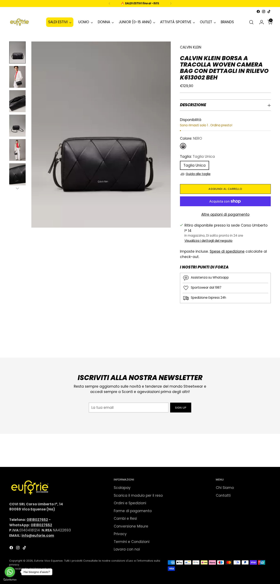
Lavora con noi (127, 549)
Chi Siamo (225, 487)
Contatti (223, 495)
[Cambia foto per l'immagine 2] (17, 77)
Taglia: (197, 156)
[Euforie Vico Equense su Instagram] (263, 11)
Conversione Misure (131, 526)
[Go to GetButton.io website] (9, 579)
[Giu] (17, 188)
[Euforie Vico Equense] (19, 22)
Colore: (191, 138)
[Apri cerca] (251, 22)
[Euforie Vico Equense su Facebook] (258, 11)
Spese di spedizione (227, 251)
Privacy (120, 533)
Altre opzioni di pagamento (225, 214)
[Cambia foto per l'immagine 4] (17, 126)
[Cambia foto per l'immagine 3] (17, 101)
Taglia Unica (194, 165)
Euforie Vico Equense (48, 561)
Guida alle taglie (198, 174)
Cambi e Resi (125, 518)
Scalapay (122, 487)
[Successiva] (170, 3)
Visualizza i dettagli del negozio (208, 240)
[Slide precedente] (257, 343)
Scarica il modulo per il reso (138, 495)
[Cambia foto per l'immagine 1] (17, 52)
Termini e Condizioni (131, 541)
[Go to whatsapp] (10, 572)
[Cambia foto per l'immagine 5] (17, 150)
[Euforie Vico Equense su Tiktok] (269, 11)
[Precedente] (109, 3)
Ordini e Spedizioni (130, 503)
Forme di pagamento (133, 510)
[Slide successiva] (267, 343)
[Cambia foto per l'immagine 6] (17, 174)
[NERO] (183, 146)
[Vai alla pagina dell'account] (260, 22)
